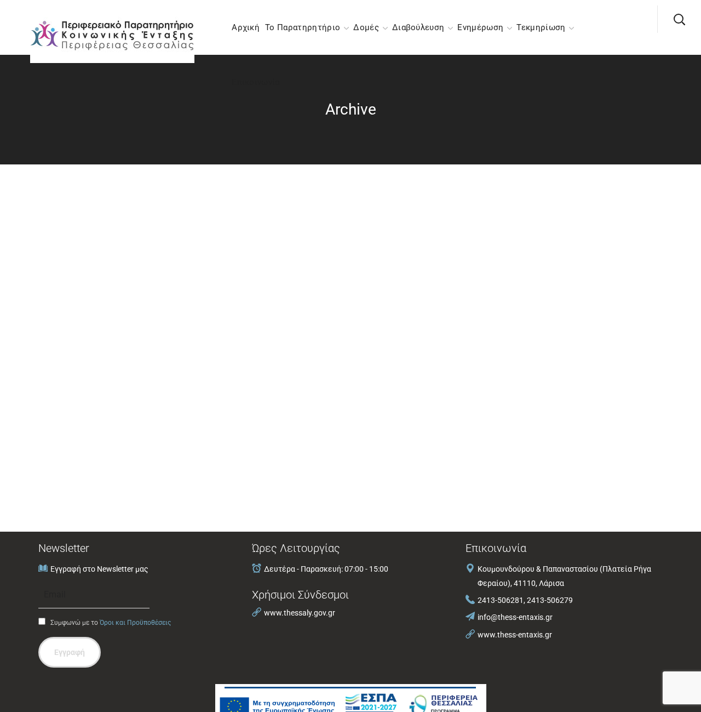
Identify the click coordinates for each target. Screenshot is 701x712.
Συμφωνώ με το (110, 622)
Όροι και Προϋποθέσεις (135, 622)
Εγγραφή (69, 652)
